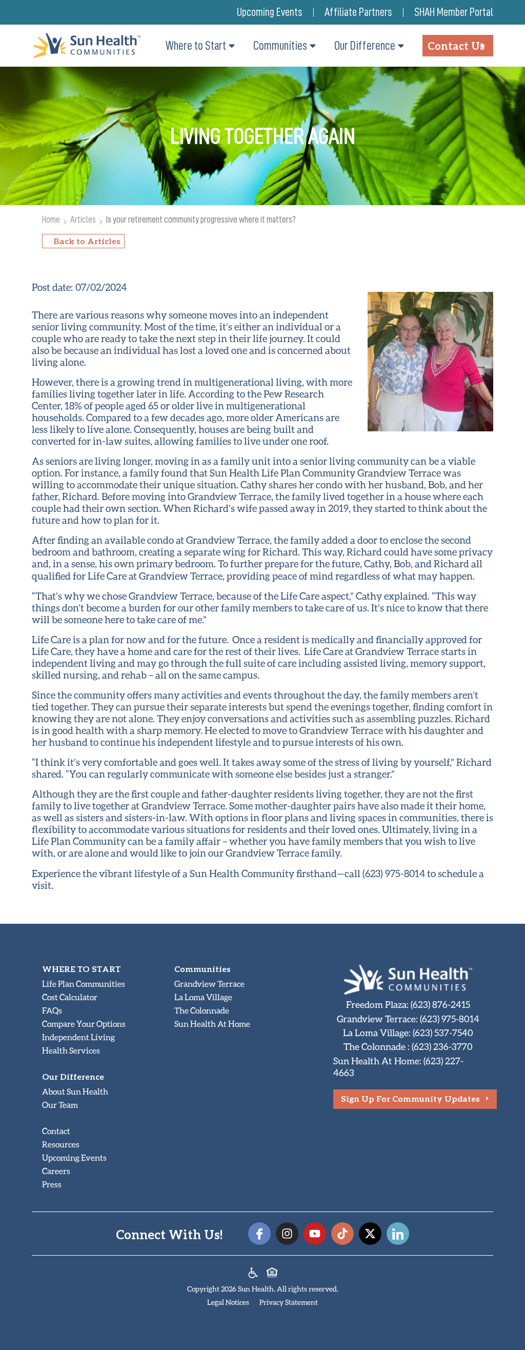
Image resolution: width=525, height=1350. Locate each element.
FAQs (52, 1010)
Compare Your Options (84, 1023)
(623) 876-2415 (440, 1004)
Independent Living (78, 1037)
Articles (83, 219)
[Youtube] (315, 1233)
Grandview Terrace (209, 983)
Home (51, 219)
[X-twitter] (370, 1233)
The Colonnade (201, 1010)
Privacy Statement (288, 1302)
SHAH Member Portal (453, 12)
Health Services (71, 1050)
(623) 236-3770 (442, 1046)
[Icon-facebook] (259, 1233)
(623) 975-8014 (449, 1018)
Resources (60, 1144)
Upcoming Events (269, 12)
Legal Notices (228, 1302)
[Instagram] (287, 1233)
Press (52, 1184)
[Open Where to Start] (232, 45)
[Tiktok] (342, 1233)
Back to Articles (86, 241)
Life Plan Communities (83, 983)
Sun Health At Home (212, 1023)
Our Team (60, 1104)
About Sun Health (75, 1091)
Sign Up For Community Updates (410, 1098)
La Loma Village (203, 997)
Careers (56, 1171)
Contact (56, 1131)
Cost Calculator (69, 997)
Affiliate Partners (358, 12)
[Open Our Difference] (401, 45)
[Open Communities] (313, 45)
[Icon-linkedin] (398, 1233)
